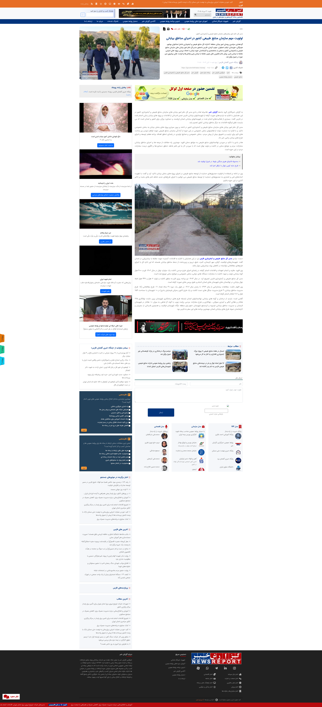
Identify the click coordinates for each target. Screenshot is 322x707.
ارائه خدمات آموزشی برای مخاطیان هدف (114, 419)
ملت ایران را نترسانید (105, 183)
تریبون (194, 469)
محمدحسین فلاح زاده (151, 466)
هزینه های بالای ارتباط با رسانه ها (117, 450)
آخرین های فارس (120, 529)
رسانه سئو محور (205, 72)
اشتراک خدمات (112, 21)
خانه (241, 28)
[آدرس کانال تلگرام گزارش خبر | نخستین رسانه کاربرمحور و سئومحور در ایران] (216, 668)
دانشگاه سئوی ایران (226, 466)
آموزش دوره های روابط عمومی (195, 21)
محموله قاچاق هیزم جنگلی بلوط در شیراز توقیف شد (218, 161)
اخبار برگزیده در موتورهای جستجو (114, 477)
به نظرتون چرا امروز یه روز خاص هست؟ (114, 644)
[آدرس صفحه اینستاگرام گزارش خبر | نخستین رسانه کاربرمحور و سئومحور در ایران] (234, 668)
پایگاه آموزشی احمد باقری (224, 434)
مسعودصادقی (154, 450)
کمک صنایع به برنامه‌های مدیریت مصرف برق (112, 519)
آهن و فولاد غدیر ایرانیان (187, 458)
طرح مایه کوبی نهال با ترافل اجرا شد (224, 165)
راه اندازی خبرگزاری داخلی (119, 406)
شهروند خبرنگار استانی (220, 21)
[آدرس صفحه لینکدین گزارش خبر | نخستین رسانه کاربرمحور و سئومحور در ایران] (225, 668)
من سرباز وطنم (105, 232)
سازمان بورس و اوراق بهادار (187, 442)
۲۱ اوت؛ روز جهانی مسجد (119, 489)
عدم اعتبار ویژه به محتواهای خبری (117, 460)
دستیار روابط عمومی (130, 21)
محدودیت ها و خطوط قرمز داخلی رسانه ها (113, 454)
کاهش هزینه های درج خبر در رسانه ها (115, 425)
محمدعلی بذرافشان (152, 434)
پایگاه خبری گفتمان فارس (228, 62)
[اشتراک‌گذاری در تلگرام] (222, 68)
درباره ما (100, 21)
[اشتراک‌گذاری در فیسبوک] (230, 68)
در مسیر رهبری (105, 241)
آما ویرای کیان (200, 700)
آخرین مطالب (122, 599)
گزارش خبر (236, 21)
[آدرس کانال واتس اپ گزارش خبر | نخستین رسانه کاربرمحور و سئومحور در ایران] (207, 668)
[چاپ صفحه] (168, 28)
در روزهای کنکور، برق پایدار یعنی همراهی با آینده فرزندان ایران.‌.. (210, 2)
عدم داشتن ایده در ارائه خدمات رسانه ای (114, 457)
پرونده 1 (2, 338)
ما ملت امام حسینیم (106, 145)
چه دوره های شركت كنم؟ (106, 334)
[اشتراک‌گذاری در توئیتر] (226, 68)
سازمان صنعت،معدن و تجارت (186, 450)
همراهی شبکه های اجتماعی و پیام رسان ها (113, 409)
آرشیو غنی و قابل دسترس (119, 413)
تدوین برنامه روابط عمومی (170, 21)
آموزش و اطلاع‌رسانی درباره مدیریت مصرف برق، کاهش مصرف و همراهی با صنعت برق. (210, 704)
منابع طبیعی (238, 77)
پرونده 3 (2, 361)
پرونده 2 (2, 350)
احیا (228, 72)
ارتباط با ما (88, 21)
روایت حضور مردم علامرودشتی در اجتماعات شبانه (111, 570)
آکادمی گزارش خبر (148, 21)
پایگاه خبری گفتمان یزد (225, 458)
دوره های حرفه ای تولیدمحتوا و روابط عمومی (105, 325)
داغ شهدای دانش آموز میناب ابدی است (105, 136)
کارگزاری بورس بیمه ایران (187, 434)
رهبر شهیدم (106, 291)
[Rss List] (92, 3)
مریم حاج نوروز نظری (152, 442)
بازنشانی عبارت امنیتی (216, 414)
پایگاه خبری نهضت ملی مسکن (222, 450)
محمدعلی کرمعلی (153, 458)
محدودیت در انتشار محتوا (119, 463)
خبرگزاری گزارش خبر (218, 72)
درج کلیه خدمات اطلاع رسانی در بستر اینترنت (112, 422)
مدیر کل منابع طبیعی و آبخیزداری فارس (176, 72)
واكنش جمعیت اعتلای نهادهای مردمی (105, 195)
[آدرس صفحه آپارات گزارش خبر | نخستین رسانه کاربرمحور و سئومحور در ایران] (198, 668)
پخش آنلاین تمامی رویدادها (118, 416)
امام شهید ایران (105, 279)
